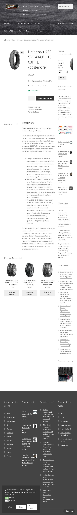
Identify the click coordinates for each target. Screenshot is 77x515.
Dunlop (9, 429)
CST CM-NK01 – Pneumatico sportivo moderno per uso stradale (65, 343)
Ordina (37, 23)
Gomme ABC (8, 31)
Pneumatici (8, 23)
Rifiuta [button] (10, 507)
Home (8, 40)
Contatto (40, 31)
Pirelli (9, 452)
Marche (28, 31)
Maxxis (9, 437)
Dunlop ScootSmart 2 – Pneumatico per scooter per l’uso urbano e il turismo (66, 275)
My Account (64, 421)
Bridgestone (11, 417)
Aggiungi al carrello (45, 98)
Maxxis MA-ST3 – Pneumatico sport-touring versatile (66, 351)
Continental (11, 421)
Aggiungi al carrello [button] (11, 293)
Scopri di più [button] (9, 495)
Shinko (9, 456)
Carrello (25, 10)
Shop (31, 6)
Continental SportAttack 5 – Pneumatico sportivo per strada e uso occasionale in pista (66, 297)
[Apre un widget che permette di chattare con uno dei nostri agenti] (69, 511)
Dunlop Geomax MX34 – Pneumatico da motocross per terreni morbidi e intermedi (66, 323)
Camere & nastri (23, 23)
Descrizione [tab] (8, 124)
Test (20, 31)
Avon (8, 413)
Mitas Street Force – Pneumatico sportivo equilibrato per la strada (66, 333)
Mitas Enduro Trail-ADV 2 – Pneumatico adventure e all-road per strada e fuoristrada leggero (66, 285)
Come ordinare (45, 6)
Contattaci (44, 15)
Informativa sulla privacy (30, 15)
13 (31, 112)
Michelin (10, 444)
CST (8, 425)
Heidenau (36, 112)
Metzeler (10, 441)
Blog (36, 6)
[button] (22, 52)
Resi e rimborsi (65, 429)
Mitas (9, 448)
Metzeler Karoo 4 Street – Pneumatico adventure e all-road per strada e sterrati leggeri (65, 311)
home (25, 6)
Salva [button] (21, 507)
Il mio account (35, 10)
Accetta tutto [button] (31, 507)
